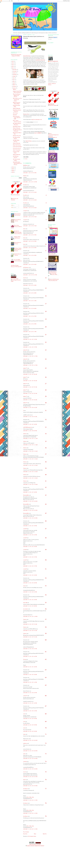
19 (45, 319)
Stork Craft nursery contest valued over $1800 (16, 117)
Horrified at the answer (17, 135)
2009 (13, 168)
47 (45, 529)
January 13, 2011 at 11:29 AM (30, 465)
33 (45, 427)
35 (45, 441)
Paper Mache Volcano (17, 126)
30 (45, 403)
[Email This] (23, 156)
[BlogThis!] (24, 156)
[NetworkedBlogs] (53, 188)
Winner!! (14, 89)
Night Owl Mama (29, 141)
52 (45, 578)
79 (45, 816)
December (14, 69)
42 (45, 487)
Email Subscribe (51, 104)
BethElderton (25, 165)
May (14, 81)
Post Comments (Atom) (32, 836)
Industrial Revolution (26, 55)
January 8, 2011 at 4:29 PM (29, 323)
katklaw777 (25, 368)
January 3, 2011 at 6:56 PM (29, 255)
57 (45, 619)
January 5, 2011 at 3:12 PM (29, 300)
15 (45, 288)
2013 (13, 64)
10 (45, 244)
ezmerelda (25, 761)
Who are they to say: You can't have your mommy (17, 99)
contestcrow (25, 695)
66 (45, 695)
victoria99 (25, 528)
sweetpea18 (25, 210)
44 (45, 504)
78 (45, 803)
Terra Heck (25, 184)
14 (45, 278)
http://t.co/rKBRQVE (37, 132)
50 (45, 560)
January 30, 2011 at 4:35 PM (30, 710)
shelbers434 (25, 350)
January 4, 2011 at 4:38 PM (29, 292)
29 (45, 396)
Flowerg (24, 659)
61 (45, 651)
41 (45, 481)
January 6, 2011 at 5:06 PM (29, 308)
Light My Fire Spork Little (40, 59)
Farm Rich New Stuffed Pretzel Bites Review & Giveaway (18, 232)
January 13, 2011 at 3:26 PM (30, 492)
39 (45, 468)
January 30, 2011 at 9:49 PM (30, 718)
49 (45, 549)
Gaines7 (24, 779)
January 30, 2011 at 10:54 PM (30, 785)
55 (45, 602)
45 (45, 513)
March (14, 84)
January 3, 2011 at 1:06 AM (29, 192)
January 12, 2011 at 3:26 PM (30, 424)
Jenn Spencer (25, 788)
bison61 (24, 277)
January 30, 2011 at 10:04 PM (30, 740)
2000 (13, 172)
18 (45, 311)
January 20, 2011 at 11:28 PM (30, 616)
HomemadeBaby (26, 495)
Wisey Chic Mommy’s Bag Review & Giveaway (17, 95)
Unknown (25, 433)
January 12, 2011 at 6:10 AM (30, 407)
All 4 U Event (15, 112)
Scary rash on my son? (17, 148)
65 (45, 685)
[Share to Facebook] (26, 156)
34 (45, 434)
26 (45, 377)
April (14, 82)
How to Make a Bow (30, 797)
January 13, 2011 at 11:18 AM (30, 451)
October (14, 72)
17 (45, 304)
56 (45, 609)
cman (24, 713)
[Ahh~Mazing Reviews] (52, 271)
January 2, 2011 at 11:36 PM (30, 181)
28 (45, 390)
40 (45, 474)
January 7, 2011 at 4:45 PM (29, 316)
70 (45, 728)
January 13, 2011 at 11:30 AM (30, 471)
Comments (14, 207)
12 (45, 258)
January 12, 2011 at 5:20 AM (30, 399)
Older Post (44, 833)
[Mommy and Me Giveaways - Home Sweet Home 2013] (53, 280)
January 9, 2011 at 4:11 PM (29, 331)
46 (45, 521)
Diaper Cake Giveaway (17, 144)
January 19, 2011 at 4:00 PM (30, 606)
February (14, 86)
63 (45, 670)
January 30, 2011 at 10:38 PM (30, 768)
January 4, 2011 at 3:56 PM (29, 285)
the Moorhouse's (26, 267)
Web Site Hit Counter (14, 278)
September (15, 74)
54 (45, 595)
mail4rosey (25, 743)
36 (45, 448)
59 (45, 633)
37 (45, 454)
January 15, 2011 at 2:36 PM (30, 546)
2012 (13, 66)
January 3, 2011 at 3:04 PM (29, 247)
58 (45, 627)
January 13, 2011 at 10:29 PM (30, 510)
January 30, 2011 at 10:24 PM (30, 758)
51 (45, 569)
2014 (13, 63)
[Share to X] (25, 156)
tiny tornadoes (25, 608)
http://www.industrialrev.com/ (37, 119)
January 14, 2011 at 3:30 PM (30, 525)
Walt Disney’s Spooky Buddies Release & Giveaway (17, 249)
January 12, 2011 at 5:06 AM (30, 374)
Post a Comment (26, 831)
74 (45, 761)
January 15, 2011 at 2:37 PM (30, 557)
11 (45, 250)
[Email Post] (27, 158)
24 (45, 359)
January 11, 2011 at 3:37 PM (30, 347)
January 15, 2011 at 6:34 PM (30, 591)
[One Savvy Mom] (53, 274)
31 (45, 410)
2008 (13, 170)
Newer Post (25, 833)
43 (45, 495)
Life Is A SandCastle (53, 61)
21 (45, 334)
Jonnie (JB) (25, 602)
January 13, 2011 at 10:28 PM (30, 501)
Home (35, 833)
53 (45, 586)
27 (45, 383)
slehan (24, 734)
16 (45, 296)
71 (45, 734)
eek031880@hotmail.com (27, 427)
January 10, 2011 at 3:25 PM (30, 339)
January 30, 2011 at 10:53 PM (30, 776)
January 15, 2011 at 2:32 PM (30, 534)
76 (45, 779)
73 (45, 754)
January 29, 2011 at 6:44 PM (30, 692)
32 (45, 419)
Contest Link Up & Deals (17, 146)
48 (45, 538)
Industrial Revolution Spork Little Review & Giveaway (17, 163)
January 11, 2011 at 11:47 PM (30, 356)
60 (45, 640)
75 (45, 772)
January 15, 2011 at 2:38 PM (30, 575)
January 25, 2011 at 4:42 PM (30, 656)
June (14, 79)
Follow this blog (54, 189)
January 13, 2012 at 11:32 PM (30, 813)
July (13, 77)
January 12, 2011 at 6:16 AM (30, 416)
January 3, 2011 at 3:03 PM (29, 234)
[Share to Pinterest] (27, 156)
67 (45, 706)
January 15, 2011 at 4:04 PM (30, 582)
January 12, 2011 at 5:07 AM (30, 387)
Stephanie (25, 175)
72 (45, 743)
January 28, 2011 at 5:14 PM (30, 682)
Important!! (15, 114)
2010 (13, 167)
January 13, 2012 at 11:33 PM (30, 829)
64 (45, 677)
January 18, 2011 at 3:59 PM (30, 599)
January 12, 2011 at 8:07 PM (30, 430)
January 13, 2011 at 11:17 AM (30, 438)
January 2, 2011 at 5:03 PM (29, 172)
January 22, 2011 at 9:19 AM (30, 624)
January (14, 88)
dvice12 (24, 771)
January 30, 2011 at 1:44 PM (30, 703)
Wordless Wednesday (16, 108)
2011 (13, 68)
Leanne (24, 585)
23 (45, 350)
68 (45, 714)
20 (45, 327)
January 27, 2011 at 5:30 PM (30, 674)
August (14, 76)
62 (45, 659)
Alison (24, 228)
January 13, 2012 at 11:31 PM (30, 800)
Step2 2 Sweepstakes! (17, 149)
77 (45, 789)
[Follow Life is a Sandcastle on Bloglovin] (53, 37)
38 (45, 462)
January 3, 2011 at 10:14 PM (30, 274)
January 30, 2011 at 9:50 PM (30, 724)
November (14, 71)
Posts (13, 205)
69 (45, 721)
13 (45, 267)
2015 (13, 61)
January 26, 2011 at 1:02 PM (30, 666)
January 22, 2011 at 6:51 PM (30, 648)
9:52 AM (25, 158)
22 (45, 342)
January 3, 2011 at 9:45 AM (29, 216)
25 (45, 368)
